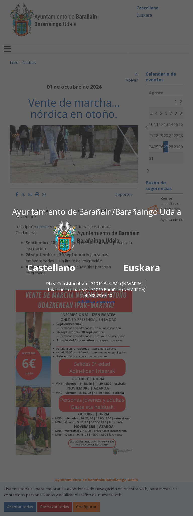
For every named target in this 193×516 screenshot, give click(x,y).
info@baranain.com (96, 302)
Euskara (141, 268)
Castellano (51, 268)
